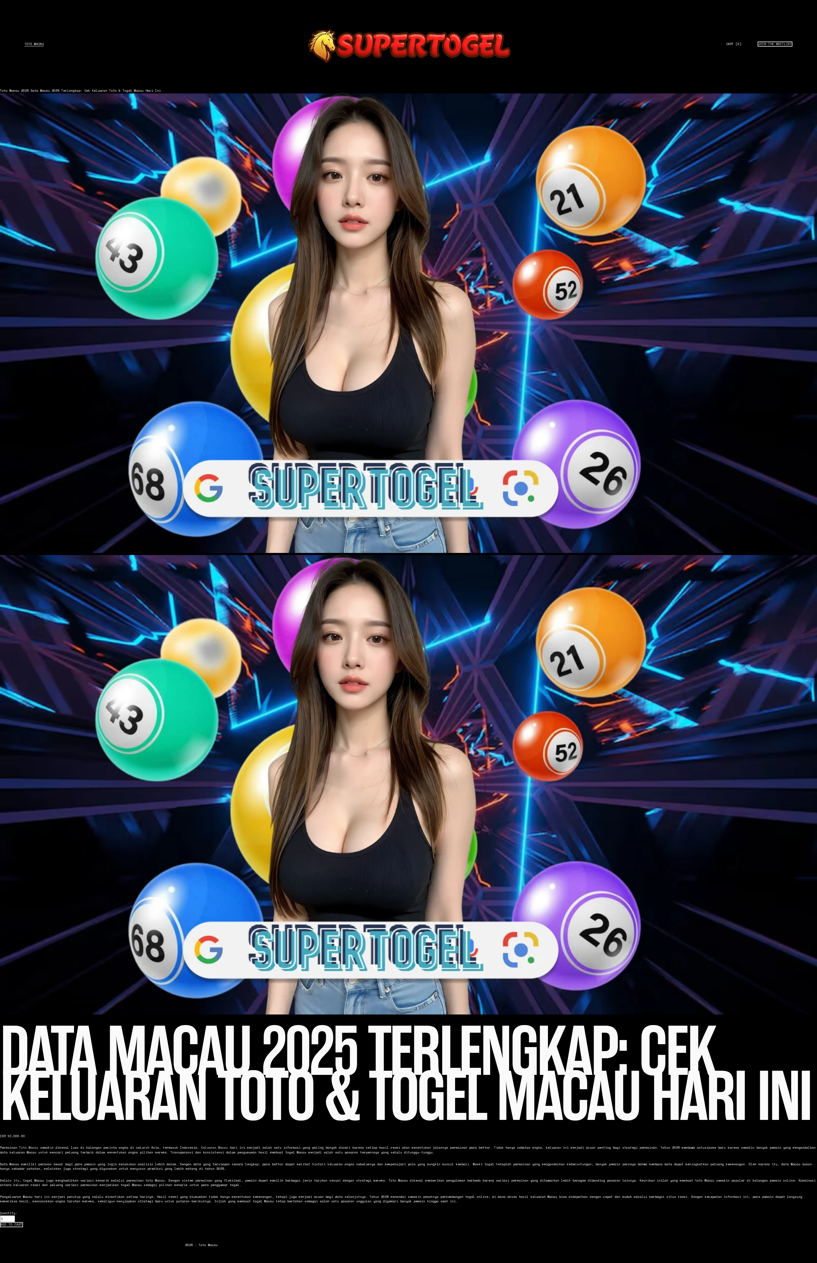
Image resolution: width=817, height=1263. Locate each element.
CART (733, 44)
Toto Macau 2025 (14, 90)
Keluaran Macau (214, 1147)
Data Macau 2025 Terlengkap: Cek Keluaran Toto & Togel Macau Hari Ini (96, 90)
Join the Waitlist (775, 44)
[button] (11, 1224)
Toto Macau (34, 44)
